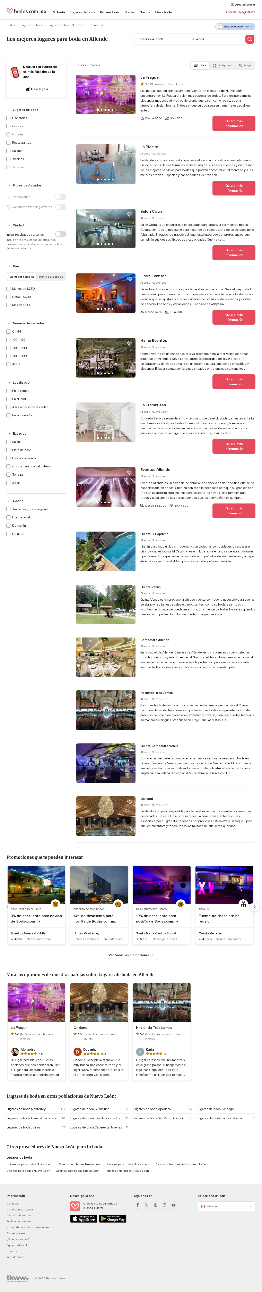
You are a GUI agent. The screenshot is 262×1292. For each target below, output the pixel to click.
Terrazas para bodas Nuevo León (127, 1171)
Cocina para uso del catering (32, 466)
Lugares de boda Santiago (215, 1109)
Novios (145, 12)
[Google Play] (112, 1222)
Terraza (17, 475)
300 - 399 (19, 356)
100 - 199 (18, 340)
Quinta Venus (150, 587)
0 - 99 (16, 332)
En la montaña (22, 415)
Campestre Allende (154, 640)
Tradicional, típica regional (30, 509)
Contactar (13, 1203)
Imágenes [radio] (225, 65)
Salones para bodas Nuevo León (28, 1171)
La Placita (149, 146)
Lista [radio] (203, 65)
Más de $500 (21, 305)
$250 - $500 (21, 297)
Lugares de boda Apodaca (152, 1109)
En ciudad (19, 399)
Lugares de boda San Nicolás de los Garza (97, 1118)
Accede (231, 12)
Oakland (146, 799)
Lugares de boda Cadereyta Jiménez (96, 1127)
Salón (16, 442)
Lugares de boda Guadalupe (90, 1109)
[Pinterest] (155, 1205)
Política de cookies (19, 1221)
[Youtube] (173, 1205)
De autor (18, 534)
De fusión (19, 526)
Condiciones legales (20, 1209)
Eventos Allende (155, 469)
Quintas (17, 126)
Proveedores (110, 12)
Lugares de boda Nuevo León (69, 25)
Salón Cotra (151, 211)
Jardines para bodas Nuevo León (77, 1171)
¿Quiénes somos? (18, 1239)
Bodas (11, 25)
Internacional (21, 517)
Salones (17, 151)
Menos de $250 (23, 289)
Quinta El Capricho (154, 534)
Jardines (18, 159)
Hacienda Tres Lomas (156, 693)
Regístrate (247, 12)
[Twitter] (146, 1205)
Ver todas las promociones (129, 955)
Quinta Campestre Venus (159, 746)
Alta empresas (16, 1233)
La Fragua (149, 77)
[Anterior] (7, 906)
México (212, 1206)
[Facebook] (137, 1205)
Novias (129, 12)
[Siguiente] (254, 906)
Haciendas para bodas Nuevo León (30, 1164)
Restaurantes (21, 143)
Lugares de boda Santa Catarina (219, 1118)
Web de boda (15, 1257)
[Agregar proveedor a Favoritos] (130, 80)
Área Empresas (244, 4)
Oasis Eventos (153, 276)
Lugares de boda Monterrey (26, 1109)
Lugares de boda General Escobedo (32, 1118)
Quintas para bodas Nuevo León (80, 1164)
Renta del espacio (51, 276)
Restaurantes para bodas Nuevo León (181, 1164)
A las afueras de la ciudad (30, 407)
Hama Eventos (153, 340)
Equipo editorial (17, 1245)
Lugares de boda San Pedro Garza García (160, 1118)
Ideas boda (163, 12)
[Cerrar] (61, 66)
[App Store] (83, 1222)
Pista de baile (21, 450)
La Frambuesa (153, 405)
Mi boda (59, 12)
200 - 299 (19, 348)
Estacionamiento (24, 458)
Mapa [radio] (247, 65)
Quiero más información (234, 123)
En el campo (20, 391)
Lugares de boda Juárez (23, 1127)
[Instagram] (164, 1205)
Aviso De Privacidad (19, 1215)
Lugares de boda (82, 12)
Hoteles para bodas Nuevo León (128, 1164)
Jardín (16, 483)
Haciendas (19, 118)
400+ (16, 364)
